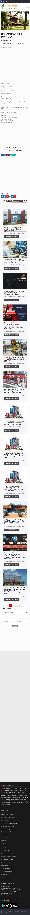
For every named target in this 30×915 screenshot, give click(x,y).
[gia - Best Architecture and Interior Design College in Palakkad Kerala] (15, 217)
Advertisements (5, 868)
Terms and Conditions (7, 871)
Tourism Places (5, 837)
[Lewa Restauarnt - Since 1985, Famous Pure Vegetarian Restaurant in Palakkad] (15, 281)
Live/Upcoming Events (7, 859)
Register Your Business (7, 814)
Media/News (4, 865)
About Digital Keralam (7, 851)
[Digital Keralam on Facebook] (1, 1)
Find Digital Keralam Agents (8, 817)
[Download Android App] (9, 905)
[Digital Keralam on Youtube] (9, 1)
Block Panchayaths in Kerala (8, 826)
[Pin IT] (7, 155)
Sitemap (3, 843)
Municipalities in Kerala (7, 832)
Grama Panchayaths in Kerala (9, 823)
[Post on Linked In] (10, 155)
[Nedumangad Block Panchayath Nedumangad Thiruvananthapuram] (15, 20)
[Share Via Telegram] (15, 155)
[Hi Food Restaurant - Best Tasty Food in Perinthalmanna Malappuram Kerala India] (15, 411)
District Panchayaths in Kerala (9, 829)
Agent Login (4, 820)
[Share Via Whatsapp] (12, 155)
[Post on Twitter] (5, 155)
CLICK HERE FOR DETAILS (11, 236)
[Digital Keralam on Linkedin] (12, 196)
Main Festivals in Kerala (7, 853)
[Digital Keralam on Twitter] (3, 1)
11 (19, 605)
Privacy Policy (5, 874)
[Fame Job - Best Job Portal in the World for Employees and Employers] (15, 347)
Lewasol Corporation (13, 913)
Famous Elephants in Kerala (8, 856)
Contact (3, 880)
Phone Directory (5, 862)
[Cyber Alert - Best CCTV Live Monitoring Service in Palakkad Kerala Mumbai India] (15, 249)
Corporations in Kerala (7, 834)
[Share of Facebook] (2, 155)
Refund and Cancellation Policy (9, 877)
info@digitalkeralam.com (11, 894)
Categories (4, 840)
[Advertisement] (15, 65)
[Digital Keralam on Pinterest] (6, 1)
